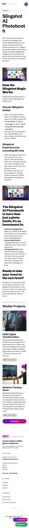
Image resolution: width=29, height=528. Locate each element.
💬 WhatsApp (21, 524)
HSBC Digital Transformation (11, 335)
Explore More (21, 519)
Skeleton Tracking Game (12, 388)
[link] (14, 436)
